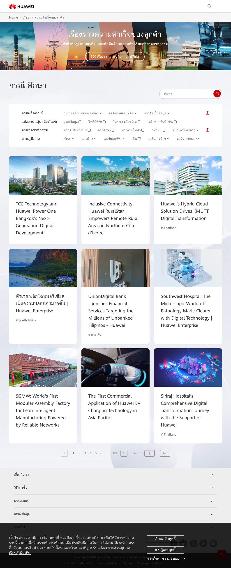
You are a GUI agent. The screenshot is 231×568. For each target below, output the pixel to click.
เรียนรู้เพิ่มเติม (20, 553)
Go (165, 453)
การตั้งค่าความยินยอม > (166, 558)
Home (13, 17)
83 (115, 453)
